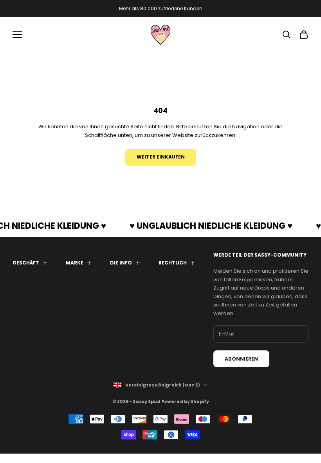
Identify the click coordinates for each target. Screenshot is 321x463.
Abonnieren (241, 358)
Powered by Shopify (185, 401)
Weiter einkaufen (161, 156)
